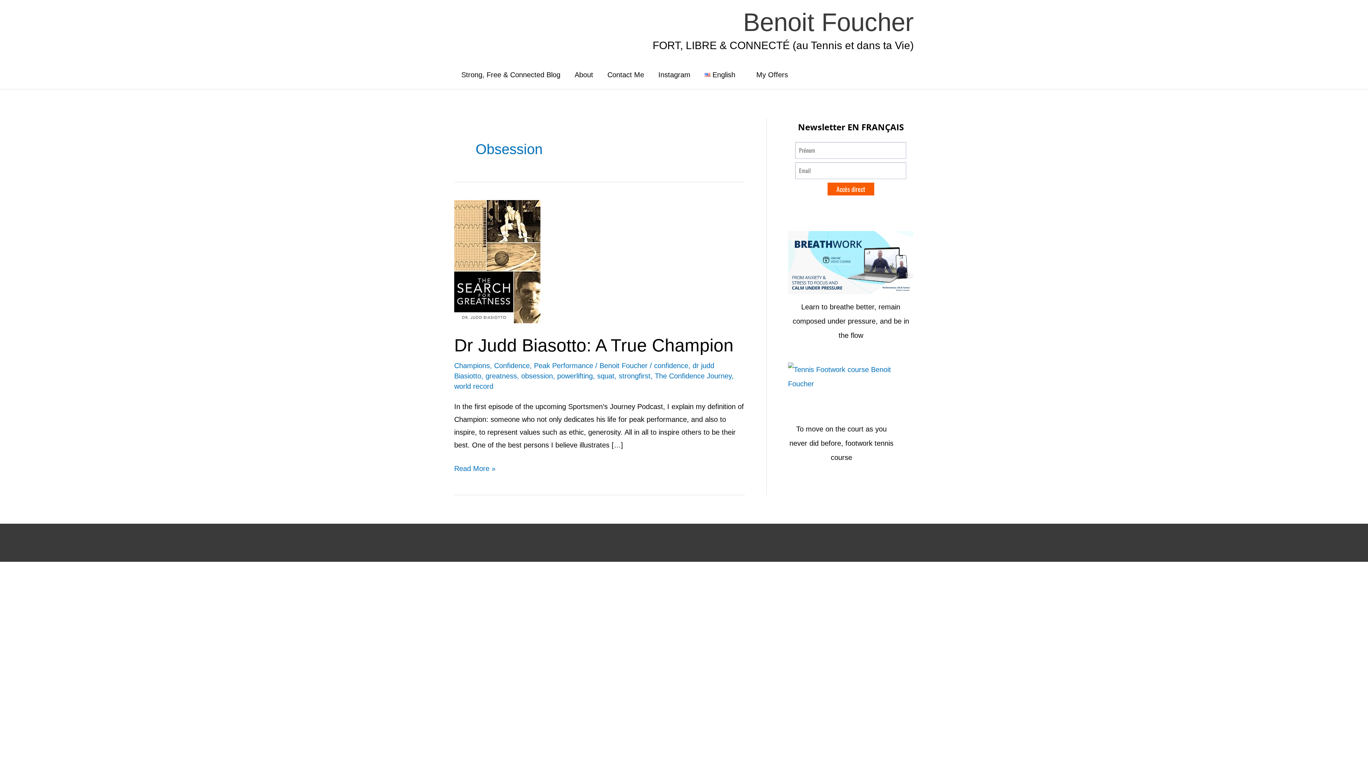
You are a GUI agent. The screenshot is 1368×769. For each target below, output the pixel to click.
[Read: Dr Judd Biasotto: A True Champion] (497, 261)
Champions (472, 366)
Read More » (475, 467)
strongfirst (635, 376)
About (584, 75)
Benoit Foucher (828, 22)
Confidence (512, 366)
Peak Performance (563, 366)
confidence (671, 366)
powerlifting (575, 376)
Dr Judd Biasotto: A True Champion (594, 345)
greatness (501, 376)
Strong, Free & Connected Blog (510, 75)
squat (606, 376)
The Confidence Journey (693, 376)
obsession (537, 376)
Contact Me (625, 75)
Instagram (674, 75)
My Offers (772, 75)
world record (473, 386)
